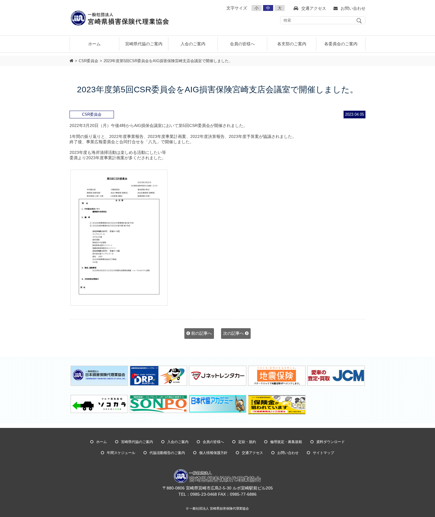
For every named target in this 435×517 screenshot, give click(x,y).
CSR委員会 (88, 61)
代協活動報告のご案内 (167, 453)
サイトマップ (323, 453)
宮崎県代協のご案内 (137, 442)
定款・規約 (247, 442)
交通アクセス (252, 453)
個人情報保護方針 (213, 453)
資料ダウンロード (330, 442)
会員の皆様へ (213, 442)
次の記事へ (234, 333)
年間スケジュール (121, 453)
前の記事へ (201, 333)
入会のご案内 (177, 442)
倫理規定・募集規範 (286, 442)
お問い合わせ (288, 453)
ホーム (94, 43)
